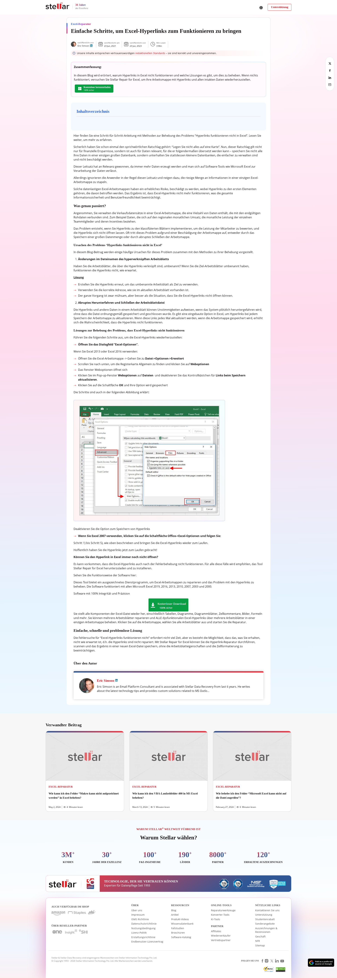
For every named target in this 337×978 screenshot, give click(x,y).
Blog (173, 910)
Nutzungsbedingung (143, 928)
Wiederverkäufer (221, 935)
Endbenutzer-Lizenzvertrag (147, 941)
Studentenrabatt (265, 919)
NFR (257, 941)
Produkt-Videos (180, 919)
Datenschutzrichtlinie (144, 923)
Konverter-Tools (220, 914)
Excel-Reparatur (81, 23)
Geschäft (260, 936)
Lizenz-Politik (139, 932)
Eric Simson (83, 45)
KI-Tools (215, 919)
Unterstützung (263, 914)
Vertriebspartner (221, 940)
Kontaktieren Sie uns (267, 910)
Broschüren (178, 932)
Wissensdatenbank (182, 923)
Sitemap (260, 945)
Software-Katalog (181, 937)
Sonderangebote (265, 923)
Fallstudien (177, 928)
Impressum (138, 914)
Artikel (175, 914)
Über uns (136, 910)
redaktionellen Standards (150, 53)
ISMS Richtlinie (140, 919)
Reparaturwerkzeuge (223, 910)
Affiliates (216, 931)
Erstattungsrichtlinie (143, 937)
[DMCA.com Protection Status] (280, 970)
